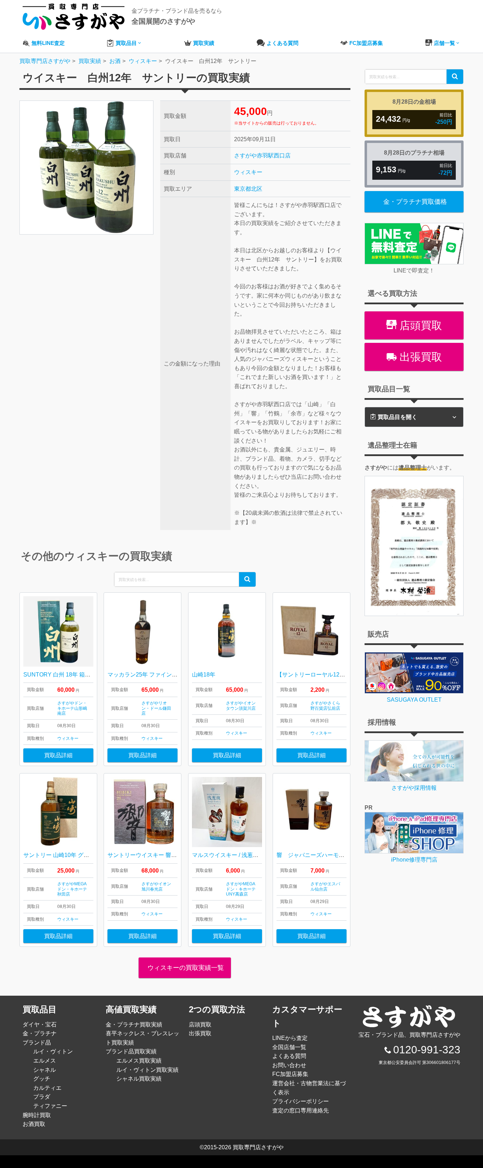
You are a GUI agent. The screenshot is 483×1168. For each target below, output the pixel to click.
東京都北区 (248, 189)
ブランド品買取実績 (131, 1051)
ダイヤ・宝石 (40, 1025)
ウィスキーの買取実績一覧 (185, 967)
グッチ (41, 1079)
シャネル (44, 1070)
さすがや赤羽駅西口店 (262, 156)
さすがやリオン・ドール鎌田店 (156, 708)
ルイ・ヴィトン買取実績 (147, 1070)
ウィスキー (248, 172)
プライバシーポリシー (300, 1101)
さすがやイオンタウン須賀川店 (241, 705)
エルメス (44, 1061)
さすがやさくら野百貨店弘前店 (325, 705)
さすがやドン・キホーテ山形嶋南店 (72, 708)
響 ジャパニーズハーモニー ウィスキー (330, 855)
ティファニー (50, 1106)
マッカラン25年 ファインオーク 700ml (156, 675)
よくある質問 (289, 1056)
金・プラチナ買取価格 (415, 201)
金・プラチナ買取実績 (134, 1025)
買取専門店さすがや (258, 1147)
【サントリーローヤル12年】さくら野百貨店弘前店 (342, 675)
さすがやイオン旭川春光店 (156, 886)
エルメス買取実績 (139, 1061)
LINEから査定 (290, 1038)
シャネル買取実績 (139, 1079)
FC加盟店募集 (290, 1074)
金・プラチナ (40, 1033)
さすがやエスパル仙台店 (325, 886)
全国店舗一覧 (289, 1047)
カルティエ (47, 1088)
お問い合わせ (289, 1065)
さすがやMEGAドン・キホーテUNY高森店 (241, 889)
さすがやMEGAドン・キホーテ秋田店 (72, 889)
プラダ (41, 1097)
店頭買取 (419, 325)
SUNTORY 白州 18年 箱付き (59, 675)
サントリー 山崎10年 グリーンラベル (70, 855)
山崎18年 (203, 675)
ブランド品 (37, 1043)
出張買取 (419, 357)
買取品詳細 (58, 755)
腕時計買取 (37, 1115)
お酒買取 (34, 1124)
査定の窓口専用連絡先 (300, 1110)
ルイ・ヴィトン (53, 1051)
